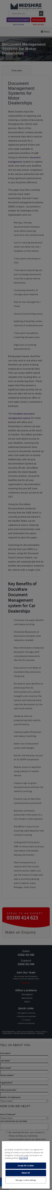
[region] (26, 1165)
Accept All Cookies (26, 1165)
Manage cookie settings (26, 1180)
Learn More (23, 1158)
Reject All (26, 1173)
